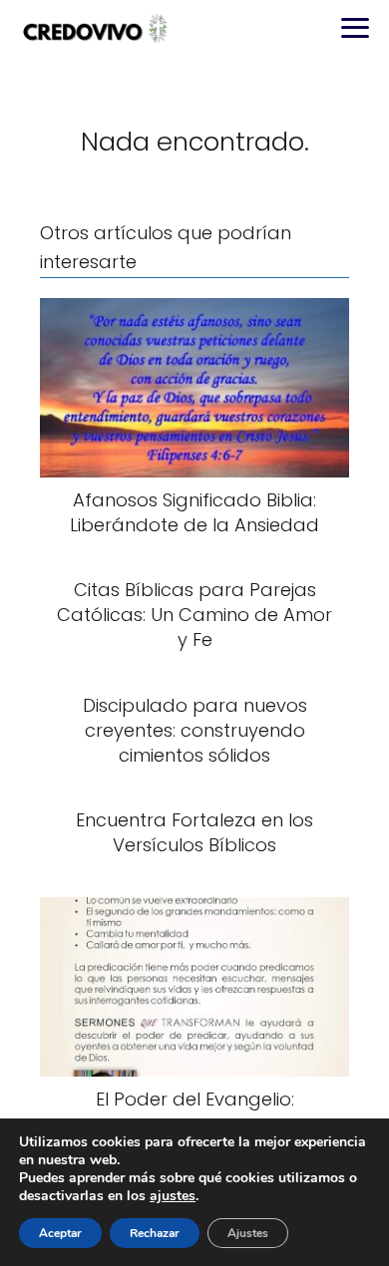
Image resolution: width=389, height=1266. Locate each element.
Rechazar (155, 1233)
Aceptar (60, 1233)
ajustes (172, 1196)
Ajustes (247, 1233)
